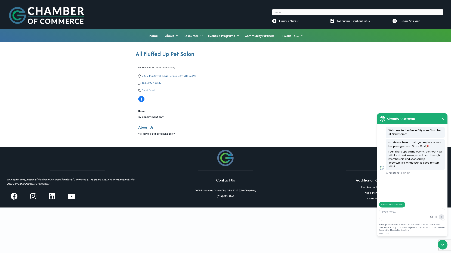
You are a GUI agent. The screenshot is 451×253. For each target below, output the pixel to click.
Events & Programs (221, 35)
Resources (191, 35)
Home (153, 35)
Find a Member (373, 192)
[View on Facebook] (141, 101)
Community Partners (259, 35)
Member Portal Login (373, 187)
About (169, 35)
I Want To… (290, 35)
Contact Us (373, 198)
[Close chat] (442, 244)
